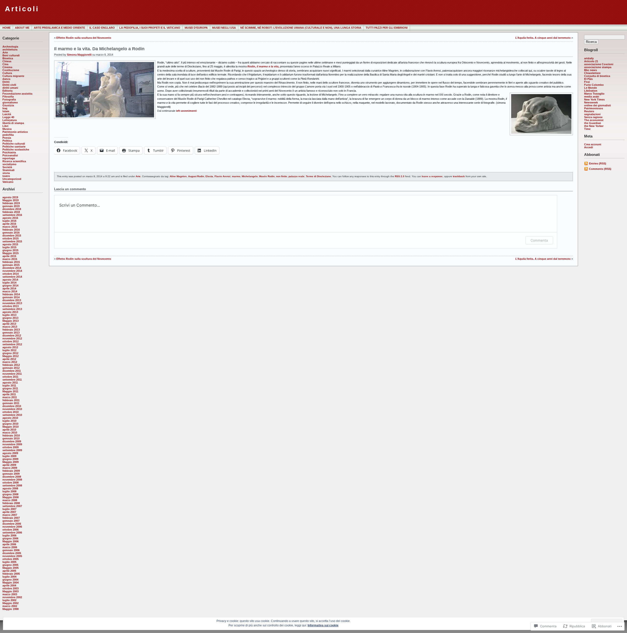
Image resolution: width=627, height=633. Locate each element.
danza (6, 78)
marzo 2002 (9, 606)
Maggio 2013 (10, 320)
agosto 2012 (10, 347)
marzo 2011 (9, 397)
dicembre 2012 (11, 335)
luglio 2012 (9, 350)
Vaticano (7, 181)
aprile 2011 (9, 394)
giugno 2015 (10, 250)
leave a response (432, 176)
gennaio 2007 (11, 520)
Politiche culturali (13, 143)
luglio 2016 (9, 220)
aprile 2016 (9, 223)
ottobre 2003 (10, 588)
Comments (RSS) (600, 168)
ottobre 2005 (10, 559)
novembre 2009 (12, 444)
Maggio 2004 (10, 582)
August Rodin (196, 176)
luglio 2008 (9, 491)
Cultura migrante (13, 75)
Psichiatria (9, 152)
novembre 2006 (12, 526)
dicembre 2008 (11, 476)
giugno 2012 (10, 353)
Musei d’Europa (196, 27)
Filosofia (8, 96)
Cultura (7, 73)
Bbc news (590, 70)
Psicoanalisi (10, 155)
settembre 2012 (12, 344)
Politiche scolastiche (15, 149)
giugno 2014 (10, 285)
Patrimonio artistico (15, 131)
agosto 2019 (10, 197)
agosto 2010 (10, 417)
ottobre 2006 (10, 529)
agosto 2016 (10, 217)
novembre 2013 (12, 303)
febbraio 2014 (11, 294)
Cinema (7, 67)
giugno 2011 (10, 388)
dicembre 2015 (11, 235)
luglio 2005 (9, 561)
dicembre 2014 (11, 267)
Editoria (7, 90)
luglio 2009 (9, 456)
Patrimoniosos (593, 108)
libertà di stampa (13, 123)
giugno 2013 (10, 317)
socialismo (9, 164)
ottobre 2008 (10, 482)
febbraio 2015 (11, 262)
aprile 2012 (9, 359)
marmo (236, 176)
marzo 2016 (9, 226)
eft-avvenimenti (187, 110)
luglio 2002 (9, 600)
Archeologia (10, 46)
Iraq (4, 108)
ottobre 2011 (10, 376)
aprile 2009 (9, 464)
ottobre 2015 (10, 238)
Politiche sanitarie (13, 146)
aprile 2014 (9, 288)
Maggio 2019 (10, 200)
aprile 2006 (9, 544)
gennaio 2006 (11, 550)
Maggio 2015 (10, 253)
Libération (590, 90)
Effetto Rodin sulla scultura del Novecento (83, 37)
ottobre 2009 (10, 447)
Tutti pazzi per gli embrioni (387, 27)
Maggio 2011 (10, 391)
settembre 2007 (12, 506)
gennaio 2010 (11, 438)
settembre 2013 (12, 309)
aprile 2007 (9, 511)
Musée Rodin (267, 176)
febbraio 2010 (11, 435)
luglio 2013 (9, 314)
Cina (5, 64)
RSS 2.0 (399, 176)
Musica (7, 128)
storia (6, 173)
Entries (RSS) (597, 163)
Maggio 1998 (10, 609)
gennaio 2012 (11, 367)
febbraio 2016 (11, 229)
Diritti (6, 81)
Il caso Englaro (102, 27)
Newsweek (591, 102)
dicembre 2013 (11, 300)
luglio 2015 (9, 247)
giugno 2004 (10, 579)
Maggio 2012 (10, 356)
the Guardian (592, 123)
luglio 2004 (9, 576)
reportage (8, 158)
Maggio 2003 (10, 591)
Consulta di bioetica (597, 75)
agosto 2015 (10, 244)
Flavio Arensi (222, 176)
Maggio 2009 (10, 461)
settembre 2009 (12, 450)
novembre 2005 (12, 556)
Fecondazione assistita (17, 93)
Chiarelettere (592, 73)
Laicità (6, 114)
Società (7, 167)
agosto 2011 (10, 382)
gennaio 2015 (11, 264)
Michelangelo (250, 176)
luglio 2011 (9, 385)
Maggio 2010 (10, 426)
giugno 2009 (10, 459)
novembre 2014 (12, 270)
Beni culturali (11, 55)
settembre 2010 (12, 414)
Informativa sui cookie (323, 625)
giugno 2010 (10, 423)
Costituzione (10, 70)
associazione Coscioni (598, 64)
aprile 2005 (9, 570)
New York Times (594, 99)
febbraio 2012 (11, 364)
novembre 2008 (12, 479)
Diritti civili (9, 84)
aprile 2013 (9, 323)
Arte (5, 52)
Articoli (22, 9)
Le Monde (590, 87)
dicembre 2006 (11, 523)
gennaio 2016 (11, 232)
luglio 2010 (9, 420)
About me (22, 27)
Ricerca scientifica (14, 161)
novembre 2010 (12, 409)
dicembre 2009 (11, 441)
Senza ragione (593, 117)
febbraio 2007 (11, 517)
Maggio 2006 (10, 541)
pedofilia (8, 134)
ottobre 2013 (10, 306)
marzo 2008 (9, 500)
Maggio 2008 (10, 497)
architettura (9, 49)
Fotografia (9, 99)
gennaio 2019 (11, 206)
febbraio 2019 (11, 203)
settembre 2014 (12, 276)
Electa (209, 176)
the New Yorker (593, 125)
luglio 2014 (9, 282)
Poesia (6, 137)
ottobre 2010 (10, 411)
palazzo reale (296, 176)
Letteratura (9, 120)
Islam (5, 111)
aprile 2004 (9, 585)
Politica (7, 140)
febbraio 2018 (11, 212)
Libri (5, 125)
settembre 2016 (12, 214)
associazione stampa (597, 67)
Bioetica (7, 58)
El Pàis (588, 78)
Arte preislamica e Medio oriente (59, 27)
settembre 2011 (12, 379)
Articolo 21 (591, 61)
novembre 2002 (12, 597)
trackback (459, 176)
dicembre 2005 (11, 553)
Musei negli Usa (224, 27)
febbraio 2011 (11, 400)
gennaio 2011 (10, 403)
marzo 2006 (9, 547)
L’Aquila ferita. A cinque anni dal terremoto (543, 37)
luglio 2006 (9, 535)
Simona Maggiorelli (79, 54)
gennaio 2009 (11, 473)
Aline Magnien (178, 176)
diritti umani (10, 87)
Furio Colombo (594, 84)
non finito (281, 176)
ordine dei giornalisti (597, 105)
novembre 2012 (12, 338)
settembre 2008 (12, 485)
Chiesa (6, 61)
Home (6, 27)
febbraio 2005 (11, 573)
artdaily (589, 58)
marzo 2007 (9, 514)
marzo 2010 (9, 432)
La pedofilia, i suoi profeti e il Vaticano (149, 27)
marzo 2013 (9, 326)
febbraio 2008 (11, 503)
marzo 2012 (9, 361)
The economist (593, 120)
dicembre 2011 (11, 370)
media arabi (591, 96)
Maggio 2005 (10, 567)
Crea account (592, 144)
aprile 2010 (9, 429)
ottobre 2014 (10, 273)
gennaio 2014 (11, 297)
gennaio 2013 (11, 332)
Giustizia (8, 105)
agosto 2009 (10, 453)
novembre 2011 (12, 373)
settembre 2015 (12, 241)
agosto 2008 (10, 488)
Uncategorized (11, 178)
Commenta (539, 240)
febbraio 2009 (11, 470)
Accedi (588, 147)
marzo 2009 (9, 467)
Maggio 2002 (10, 603)
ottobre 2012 (10, 341)
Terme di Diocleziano (318, 176)
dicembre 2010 (11, 406)
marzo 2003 (9, 594)
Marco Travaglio (594, 93)
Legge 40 (8, 117)
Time (587, 128)
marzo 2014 (9, 291)
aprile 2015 (9, 256)
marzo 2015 (9, 259)
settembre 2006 (12, 532)
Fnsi (587, 81)
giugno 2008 (10, 494)
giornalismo (10, 102)
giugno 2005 (10, 564)
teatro (6, 175)
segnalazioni (592, 114)
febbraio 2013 (11, 329)
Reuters (589, 111)
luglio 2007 (9, 509)
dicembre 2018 (11, 209)
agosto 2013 (10, 311)
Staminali (8, 170)
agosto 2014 (10, 279)
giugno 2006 (10, 538)
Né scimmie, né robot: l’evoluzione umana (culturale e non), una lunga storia (300, 27)
